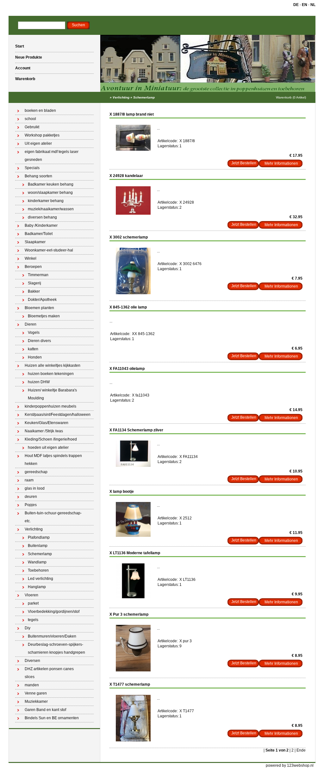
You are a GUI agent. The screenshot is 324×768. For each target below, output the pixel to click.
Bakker (34, 291)
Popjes (31, 505)
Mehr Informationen (281, 163)
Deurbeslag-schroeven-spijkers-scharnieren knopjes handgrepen (56, 648)
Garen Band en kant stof (45, 710)
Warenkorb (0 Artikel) (291, 97)
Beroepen (33, 266)
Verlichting (121, 97)
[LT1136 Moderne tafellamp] (133, 597)
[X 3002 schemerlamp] (133, 293)
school (30, 119)
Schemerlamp (144, 97)
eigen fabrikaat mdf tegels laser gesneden (51, 155)
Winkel (30, 258)
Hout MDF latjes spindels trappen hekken (53, 460)
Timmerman (38, 275)
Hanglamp (37, 587)
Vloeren (31, 595)
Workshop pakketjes (42, 135)
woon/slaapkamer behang (50, 192)
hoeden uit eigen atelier (48, 447)
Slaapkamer (35, 242)
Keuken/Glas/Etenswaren (46, 423)
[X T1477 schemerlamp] (133, 740)
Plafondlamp (39, 537)
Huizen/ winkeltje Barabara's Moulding (52, 394)
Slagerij (34, 283)
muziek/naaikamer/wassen (51, 209)
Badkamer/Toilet (39, 234)
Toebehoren (38, 570)
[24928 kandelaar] (133, 213)
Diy (27, 628)
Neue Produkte (28, 57)
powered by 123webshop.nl (290, 765)
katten (33, 349)
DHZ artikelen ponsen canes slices (49, 673)
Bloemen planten (39, 308)
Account (22, 68)
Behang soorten (38, 176)
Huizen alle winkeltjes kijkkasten (52, 365)
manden (32, 685)
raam (29, 480)
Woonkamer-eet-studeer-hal (49, 250)
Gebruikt (32, 127)
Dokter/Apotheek (42, 299)
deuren (31, 496)
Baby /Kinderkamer (41, 225)
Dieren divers (39, 341)
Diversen (32, 660)
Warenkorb (25, 79)
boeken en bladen (40, 110)
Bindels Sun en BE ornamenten (52, 718)
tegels (33, 620)
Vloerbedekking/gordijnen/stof (53, 611)
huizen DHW (39, 382)
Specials (32, 168)
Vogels (34, 332)
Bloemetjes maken (44, 316)
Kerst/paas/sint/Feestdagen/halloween (57, 414)
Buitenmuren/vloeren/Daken (52, 636)
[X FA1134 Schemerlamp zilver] (133, 465)
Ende (301, 750)
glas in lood (35, 488)
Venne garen (36, 693)
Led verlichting (40, 578)
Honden (35, 357)
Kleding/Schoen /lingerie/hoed (51, 439)
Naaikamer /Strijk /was (44, 431)
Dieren (30, 324)
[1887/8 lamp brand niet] (133, 149)
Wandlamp (37, 562)
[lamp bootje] (133, 535)
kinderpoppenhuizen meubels (50, 406)
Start (19, 46)
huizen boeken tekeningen (51, 373)
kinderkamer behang (46, 201)
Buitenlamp (37, 545)
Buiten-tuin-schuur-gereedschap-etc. (53, 517)
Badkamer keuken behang (50, 184)
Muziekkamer (36, 701)
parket (33, 603)
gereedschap (36, 472)
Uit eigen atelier (38, 143)
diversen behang (42, 217)
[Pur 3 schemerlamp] (133, 670)
